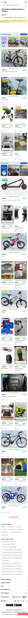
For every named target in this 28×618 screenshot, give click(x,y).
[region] (14, 41)
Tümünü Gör (23, 34)
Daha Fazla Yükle (14, 517)
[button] (2, 2)
